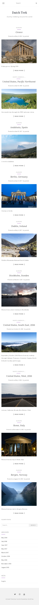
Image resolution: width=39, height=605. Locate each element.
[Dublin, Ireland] (19, 245)
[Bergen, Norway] (19, 494)
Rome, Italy (19, 425)
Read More (19, 70)
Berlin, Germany (19, 176)
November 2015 (6, 564)
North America (18, 77)
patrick (27, 36)
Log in (3, 581)
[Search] (36, 3)
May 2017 (4, 549)
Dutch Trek (19, 12)
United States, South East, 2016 (19, 325)
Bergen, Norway (19, 474)
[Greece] (19, 51)
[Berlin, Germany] (19, 196)
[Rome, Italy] (19, 444)
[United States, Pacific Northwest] (19, 99)
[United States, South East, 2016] (19, 342)
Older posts (6, 519)
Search (33, 525)
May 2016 (4, 560)
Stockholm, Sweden (19, 275)
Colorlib (18, 599)
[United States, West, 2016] (19, 395)
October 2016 (5, 556)
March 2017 (5, 552)
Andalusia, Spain (19, 127)
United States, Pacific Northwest (19, 81)
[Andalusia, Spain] (19, 146)
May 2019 (4, 538)
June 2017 (4, 545)
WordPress (30, 599)
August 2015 (5, 567)
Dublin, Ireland (19, 226)
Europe (19, 27)
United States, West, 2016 (19, 376)
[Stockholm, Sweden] (19, 295)
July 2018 (4, 541)
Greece (19, 32)
